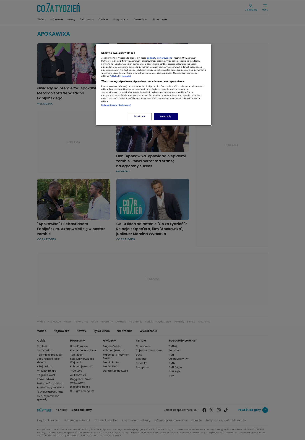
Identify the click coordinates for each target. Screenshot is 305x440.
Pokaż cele (140, 116)
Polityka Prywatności (120, 76)
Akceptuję (165, 116)
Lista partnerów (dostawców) (116, 105)
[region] (154, 85)
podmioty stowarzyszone (159, 58)
